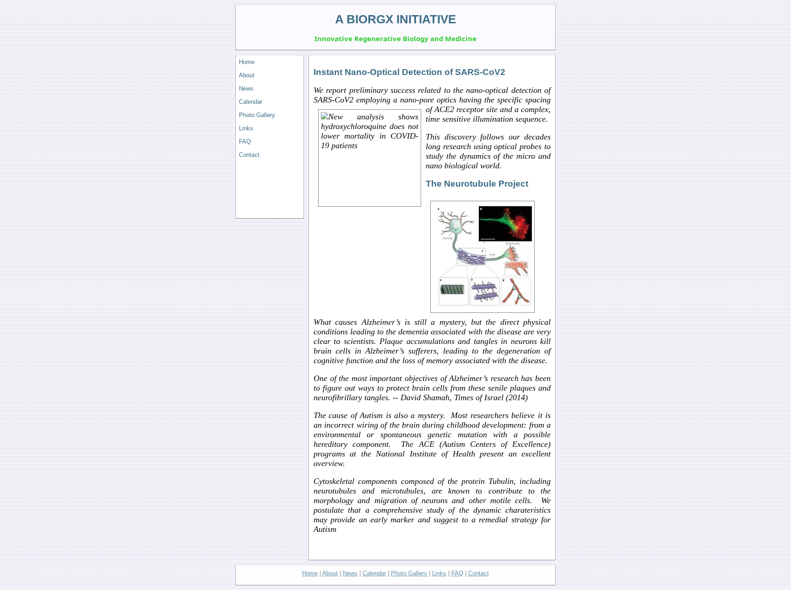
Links (246, 128)
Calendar (250, 101)
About (247, 75)
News (246, 88)
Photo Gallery (257, 115)
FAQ (245, 141)
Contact (249, 154)
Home (247, 62)
